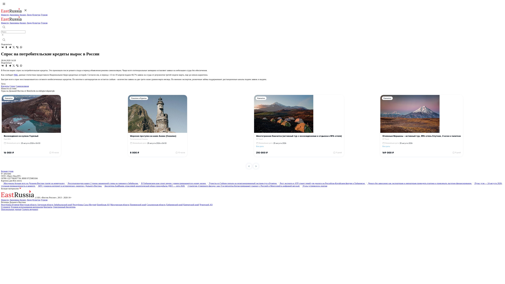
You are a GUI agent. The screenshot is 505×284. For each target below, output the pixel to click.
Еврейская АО (103, 205)
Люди (29, 15)
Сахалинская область (156, 205)
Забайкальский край (63, 205)
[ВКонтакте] (2, 47)
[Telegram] (10, 47)
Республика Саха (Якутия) (84, 205)
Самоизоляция (22, 86)
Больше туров (7, 171)
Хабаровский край (174, 205)
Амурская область (45, 205)
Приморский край (138, 205)
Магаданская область (119, 205)
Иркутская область (28, 205)
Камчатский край (191, 205)
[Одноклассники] (6, 47)
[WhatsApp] (21, 47)
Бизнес (23, 15)
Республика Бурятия (10, 205)
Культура (36, 15)
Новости (5, 15)
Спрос (12, 86)
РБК (16, 75)
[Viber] (17, 47)
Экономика (14, 15)
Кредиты (5, 86)
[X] (13, 47)
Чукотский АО (206, 205)
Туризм (44, 15)
